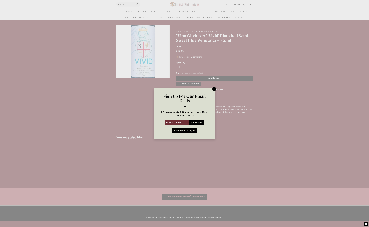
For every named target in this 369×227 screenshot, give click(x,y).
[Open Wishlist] (366, 224)
